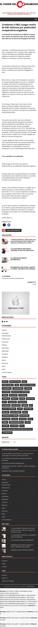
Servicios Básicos (7, 372)
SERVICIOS (5, 578)
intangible (6, 405)
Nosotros (4, 575)
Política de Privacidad (8, 581)
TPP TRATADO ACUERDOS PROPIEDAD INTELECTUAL (17, 429)
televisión (14, 426)
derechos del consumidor (20, 392)
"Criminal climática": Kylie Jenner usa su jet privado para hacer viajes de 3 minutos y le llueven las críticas (23, 530)
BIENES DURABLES (8, 385)
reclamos (23, 419)
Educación (5, 363)
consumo (28, 388)
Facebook (4, 561)
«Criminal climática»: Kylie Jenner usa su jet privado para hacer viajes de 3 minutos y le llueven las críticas (23, 241)
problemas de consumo (10, 415)
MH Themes (31, 586)
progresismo (24, 415)
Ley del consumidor (9, 409)
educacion (13, 395)
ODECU (25, 412)
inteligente (16, 405)
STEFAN (27, 422)
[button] (35, 19)
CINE (16, 385)
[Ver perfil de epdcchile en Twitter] (4, 321)
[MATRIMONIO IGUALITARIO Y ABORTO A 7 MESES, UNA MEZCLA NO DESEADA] (5, 271)
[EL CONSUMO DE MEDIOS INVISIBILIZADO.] (5, 261)
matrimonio (28, 409)
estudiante (22, 395)
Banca (4, 360)
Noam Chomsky (15, 412)
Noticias (4, 330)
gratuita (15, 398)
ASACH (24, 381)
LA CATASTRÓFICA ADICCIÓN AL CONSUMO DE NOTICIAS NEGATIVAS (22, 249)
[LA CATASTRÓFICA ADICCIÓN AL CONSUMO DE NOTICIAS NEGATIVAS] (5, 252)
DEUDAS (5, 395)
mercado (5, 412)
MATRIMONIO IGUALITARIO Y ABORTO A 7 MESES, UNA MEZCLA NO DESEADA (23, 268)
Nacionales (5, 333)
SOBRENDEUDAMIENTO (16, 422)
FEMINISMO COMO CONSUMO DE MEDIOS (13, 471)
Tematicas (5, 354)
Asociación (5, 342)
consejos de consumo (27, 385)
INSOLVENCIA (22, 402)
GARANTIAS (6, 398)
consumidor (7, 388)
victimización (7, 432)
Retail (3, 366)
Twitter (4, 564)
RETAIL (30, 419)
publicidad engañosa (13, 230)
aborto (5, 381)
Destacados (5, 348)
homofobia (30, 398)
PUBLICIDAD (6, 419)
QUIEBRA (14, 419)
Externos (4, 345)
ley (31, 405)
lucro (20, 409)
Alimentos (5, 357)
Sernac (5, 422)
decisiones (6, 392)
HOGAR (22, 398)
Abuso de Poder (15, 381)
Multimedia (5, 351)
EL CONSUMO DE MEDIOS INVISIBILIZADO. (19, 258)
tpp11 (22, 426)
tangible (5, 426)
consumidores (18, 388)
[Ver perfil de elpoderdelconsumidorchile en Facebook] (2, 321)
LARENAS (24, 405)
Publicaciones (6, 339)
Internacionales (6, 336)
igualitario (12, 402)
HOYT (4, 402)
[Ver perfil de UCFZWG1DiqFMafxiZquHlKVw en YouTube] (7, 321)
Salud (3, 369)
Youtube (4, 566)
